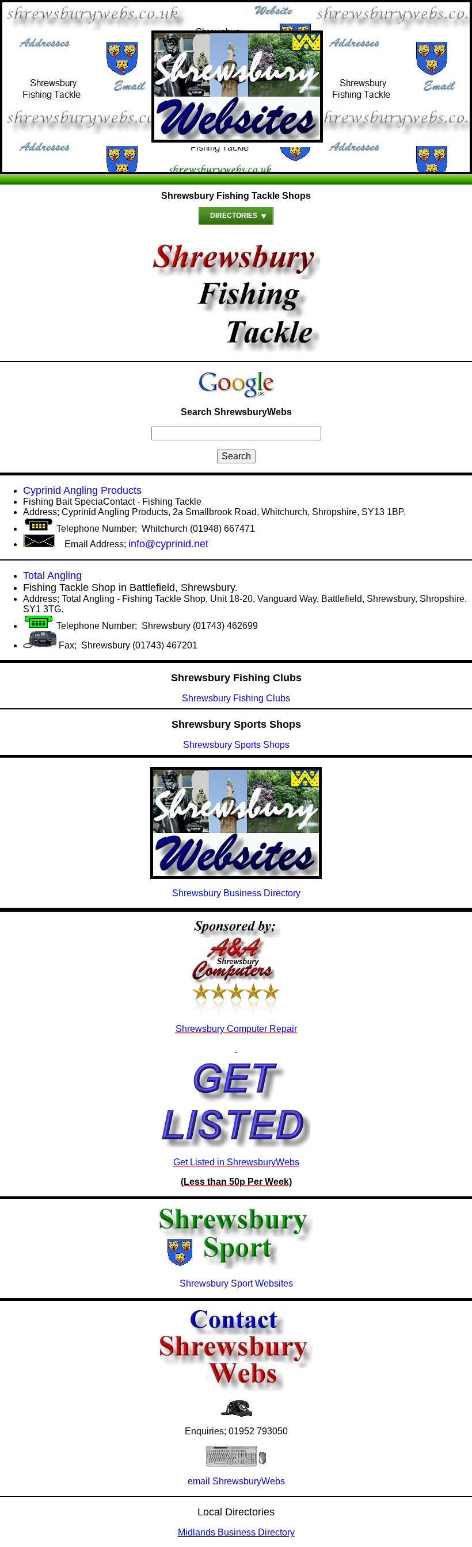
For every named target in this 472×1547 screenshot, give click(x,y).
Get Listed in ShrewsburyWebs (236, 1162)
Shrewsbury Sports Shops (236, 745)
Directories (233, 216)
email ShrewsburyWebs (236, 1481)
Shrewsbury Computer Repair (236, 1029)
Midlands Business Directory (236, 1532)
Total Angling (52, 575)
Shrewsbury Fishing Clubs (236, 698)
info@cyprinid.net (168, 544)
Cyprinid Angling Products (82, 490)
